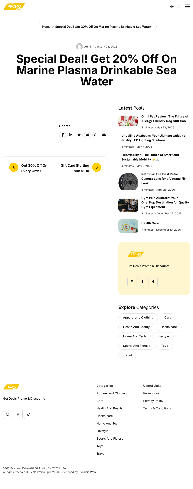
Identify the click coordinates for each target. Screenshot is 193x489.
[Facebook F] (142, 281)
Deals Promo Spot (40, 472)
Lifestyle (163, 336)
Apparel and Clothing (138, 317)
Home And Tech (134, 336)
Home (46, 26)
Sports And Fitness (136, 346)
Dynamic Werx (87, 472)
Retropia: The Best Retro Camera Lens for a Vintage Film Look (164, 178)
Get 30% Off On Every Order (34, 168)
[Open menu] (187, 6)
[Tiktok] (153, 281)
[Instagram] (131, 281)
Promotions (151, 393)
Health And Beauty (136, 327)
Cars (167, 317)
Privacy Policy (153, 401)
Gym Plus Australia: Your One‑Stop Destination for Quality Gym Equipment (165, 202)
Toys (164, 346)
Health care (169, 327)
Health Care (150, 223)
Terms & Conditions (157, 408)
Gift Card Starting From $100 (75, 168)
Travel (127, 355)
